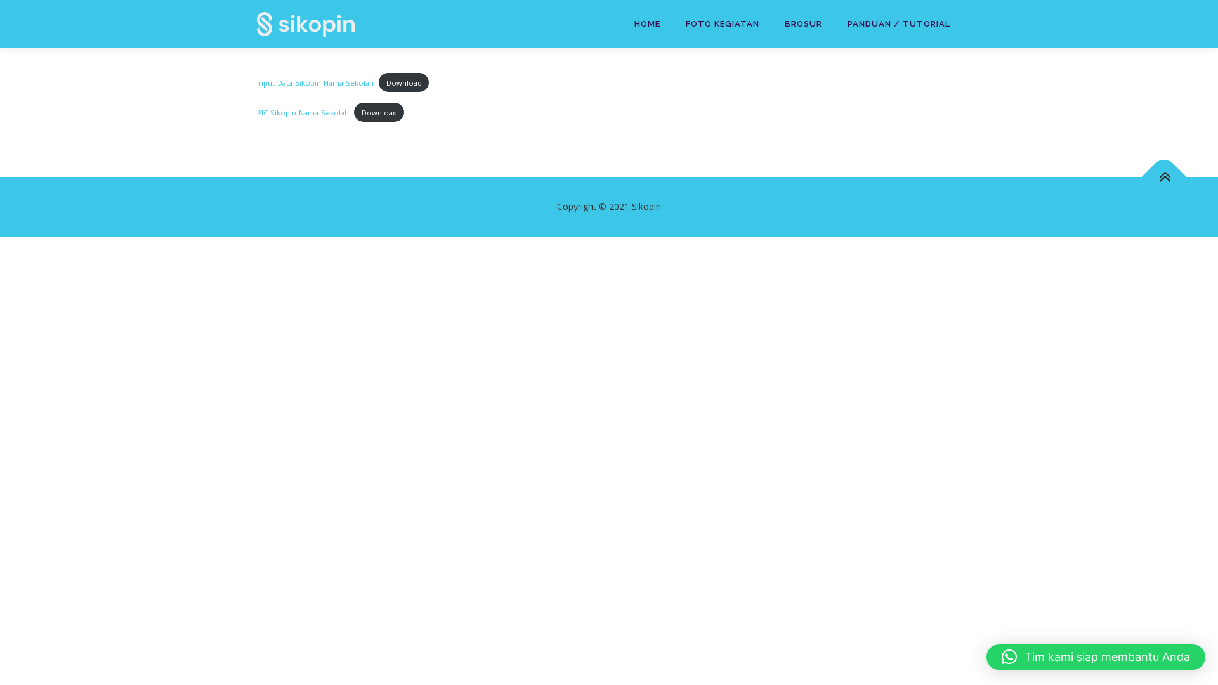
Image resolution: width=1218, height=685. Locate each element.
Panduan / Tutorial (899, 24)
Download (404, 83)
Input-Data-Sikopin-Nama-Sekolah (315, 83)
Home (647, 24)
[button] (1095, 657)
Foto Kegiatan (722, 24)
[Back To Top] (1164, 177)
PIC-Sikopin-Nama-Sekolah (303, 112)
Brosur (803, 24)
